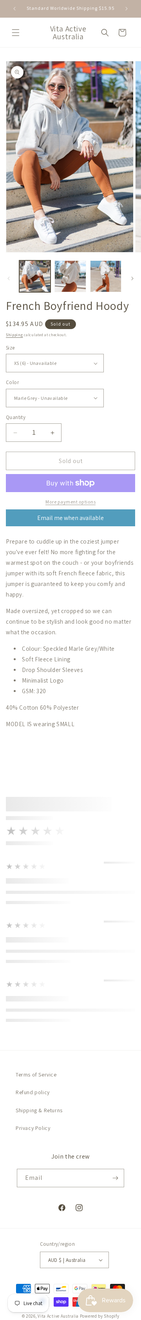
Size (10, 347)
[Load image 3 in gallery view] (105, 276)
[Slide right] (132, 278)
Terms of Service (36, 1074)
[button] (15, 32)
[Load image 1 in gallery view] (35, 276)
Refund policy (33, 1092)
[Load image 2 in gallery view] (70, 276)
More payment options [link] (70, 502)
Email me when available (70, 518)
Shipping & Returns (39, 1110)
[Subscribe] (115, 1178)
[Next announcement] (126, 8)
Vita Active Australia (58, 1316)
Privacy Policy (33, 1127)
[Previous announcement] (14, 8)
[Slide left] (8, 278)
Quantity (15, 417)
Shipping (14, 334)
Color (12, 382)
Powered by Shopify (99, 1316)
